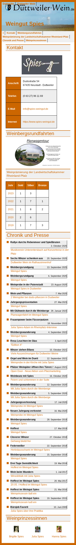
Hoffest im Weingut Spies (24, 467)
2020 (11, 217)
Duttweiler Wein (26, 3)
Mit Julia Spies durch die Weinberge (30, 388)
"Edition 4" (16, 344)
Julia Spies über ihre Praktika (27, 511)
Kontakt (11, 33)
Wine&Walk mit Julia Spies (25, 476)
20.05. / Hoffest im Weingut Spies (29, 484)
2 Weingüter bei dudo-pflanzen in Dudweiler (35, 297)
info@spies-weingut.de (35, 109)
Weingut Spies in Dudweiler (26, 288)
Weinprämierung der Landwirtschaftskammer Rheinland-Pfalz (36, 36)
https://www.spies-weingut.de (39, 121)
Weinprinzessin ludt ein (23, 502)
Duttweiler (8, 3)
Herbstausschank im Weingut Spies (30, 449)
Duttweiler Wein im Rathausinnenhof (31, 262)
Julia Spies (38, 536)
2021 (11, 209)
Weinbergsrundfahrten (29, 33)
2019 (11, 225)
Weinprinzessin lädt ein (23, 493)
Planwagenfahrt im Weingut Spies (29, 314)
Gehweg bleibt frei (21, 441)
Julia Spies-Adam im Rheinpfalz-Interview (34, 327)
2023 (11, 193)
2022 (11, 201)
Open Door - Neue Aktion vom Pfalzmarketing (36, 371)
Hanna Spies (59, 536)
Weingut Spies (19, 271)
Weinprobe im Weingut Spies (27, 406)
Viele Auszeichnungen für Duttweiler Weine (34, 353)
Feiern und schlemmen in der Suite (30, 379)
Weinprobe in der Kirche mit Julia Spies (32, 362)
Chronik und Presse (13, 40)
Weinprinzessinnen (36, 40)
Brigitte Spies (16, 536)
